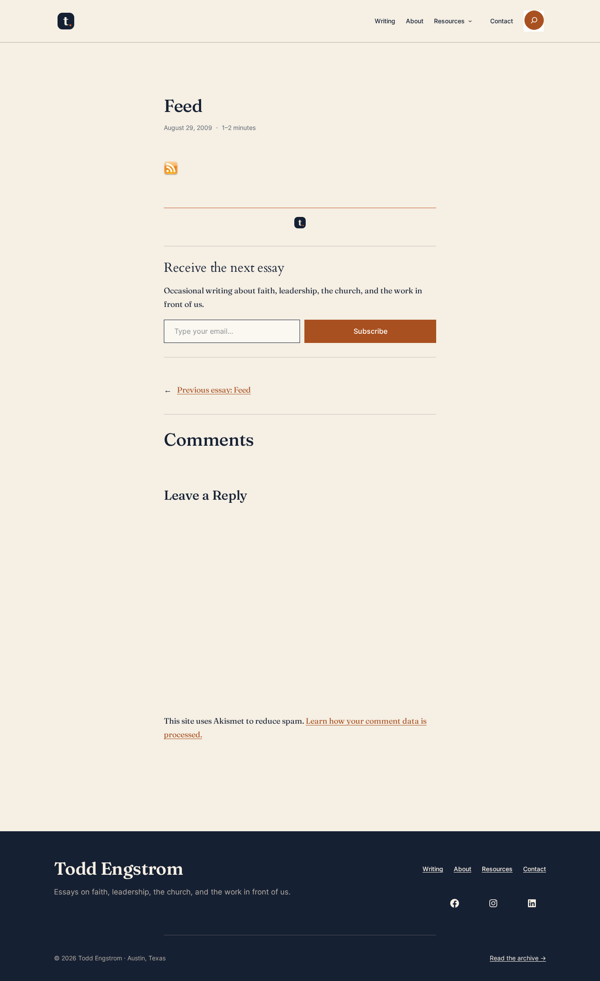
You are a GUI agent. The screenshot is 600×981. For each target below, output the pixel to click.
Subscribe (370, 331)
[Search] (534, 20)
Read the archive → (518, 958)
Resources (497, 869)
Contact (534, 869)
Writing (433, 869)
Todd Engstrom (118, 868)
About (462, 869)
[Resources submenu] (470, 21)
